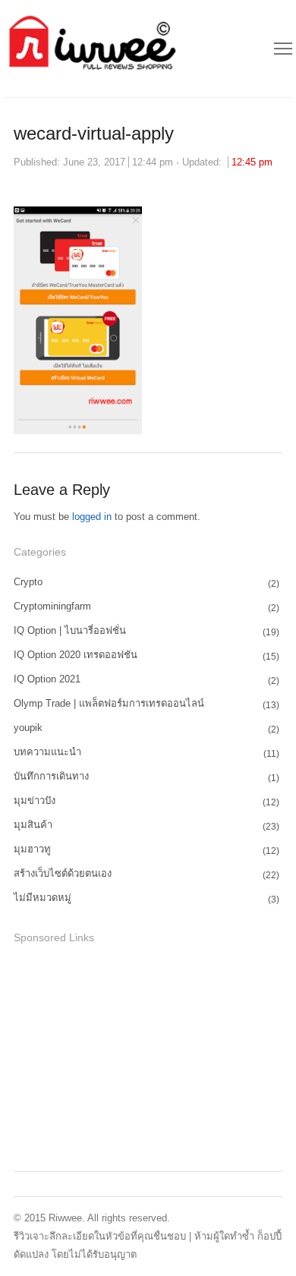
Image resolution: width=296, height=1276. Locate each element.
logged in (92, 516)
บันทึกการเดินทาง (51, 776)
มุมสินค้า (33, 824)
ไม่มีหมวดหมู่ (42, 897)
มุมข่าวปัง (34, 800)
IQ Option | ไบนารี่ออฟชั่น (70, 630)
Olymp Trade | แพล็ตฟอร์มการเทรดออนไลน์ (109, 703)
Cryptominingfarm (52, 606)
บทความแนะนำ (47, 752)
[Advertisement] (127, 1055)
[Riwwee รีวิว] (90, 48)
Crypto (28, 582)
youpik (28, 727)
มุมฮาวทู (32, 849)
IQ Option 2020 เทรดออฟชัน (75, 654)
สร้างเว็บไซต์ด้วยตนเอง (63, 873)
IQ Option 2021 (47, 679)
